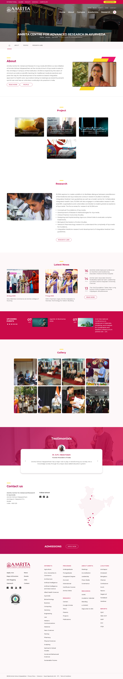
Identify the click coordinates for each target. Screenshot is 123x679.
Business (47, 603)
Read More (13, 84)
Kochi (102, 587)
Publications (67, 619)
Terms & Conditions (66, 676)
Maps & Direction (12, 576)
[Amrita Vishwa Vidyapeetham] (18, 10)
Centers (47, 37)
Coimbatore (104, 583)
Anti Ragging (11, 580)
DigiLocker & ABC (87, 608)
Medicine (47, 627)
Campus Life (44, 2)
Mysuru (102, 590)
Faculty (27, 2)
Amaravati (103, 573)
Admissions (109, 2)
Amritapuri (103, 569)
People (25, 45)
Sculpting (47, 644)
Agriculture (47, 569)
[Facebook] (8, 588)
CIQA (102, 626)
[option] (48, 322)
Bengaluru (103, 576)
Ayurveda (55, 37)
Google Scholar (68, 605)
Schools (35, 2)
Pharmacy (47, 637)
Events (100, 8)
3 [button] (11, 324)
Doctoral (66, 580)
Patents (65, 612)
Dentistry (47, 610)
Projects (65, 616)
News (89, 8)
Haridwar (103, 601)
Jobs (106, 8)
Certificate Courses (69, 587)
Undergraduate (68, 569)
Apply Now (72, 546)
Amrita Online (67, 590)
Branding (84, 601)
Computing (47, 606)
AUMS (84, 594)
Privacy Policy (31, 676)
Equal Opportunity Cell (50, 676)
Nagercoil (103, 594)
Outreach (10, 583)
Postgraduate (67, 573)
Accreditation (86, 573)
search (114, 12)
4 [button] (13, 324)
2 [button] (9, 324)
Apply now (10, 572)
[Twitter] (12, 588)
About (16, 45)
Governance (85, 583)
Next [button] (97, 461)
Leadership (85, 576)
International (12, 2)
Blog (95, 8)
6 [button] (16, 324)
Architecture (48, 579)
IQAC (102, 612)
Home (42, 37)
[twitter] (44, 497)
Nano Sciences (49, 630)
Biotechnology (49, 599)
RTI (58, 676)
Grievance (39, 676)
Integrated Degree (69, 576)
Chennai (103, 580)
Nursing (46, 634)
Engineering (48, 613)
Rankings (85, 569)
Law (45, 617)
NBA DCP (103, 616)
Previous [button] (25, 461)
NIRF (102, 619)
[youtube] (47, 497)
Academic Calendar (88, 598)
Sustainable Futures (50, 660)
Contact (113, 8)
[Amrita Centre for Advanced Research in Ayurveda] (9, 45)
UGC (101, 623)
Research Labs (37, 45)
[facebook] (40, 497)
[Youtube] (16, 588)
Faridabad (103, 597)
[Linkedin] (20, 588)
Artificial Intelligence (50, 582)
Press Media (86, 580)
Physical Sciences (50, 641)
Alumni (21, 2)
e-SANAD (85, 605)
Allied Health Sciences (51, 592)
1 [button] (7, 324)
